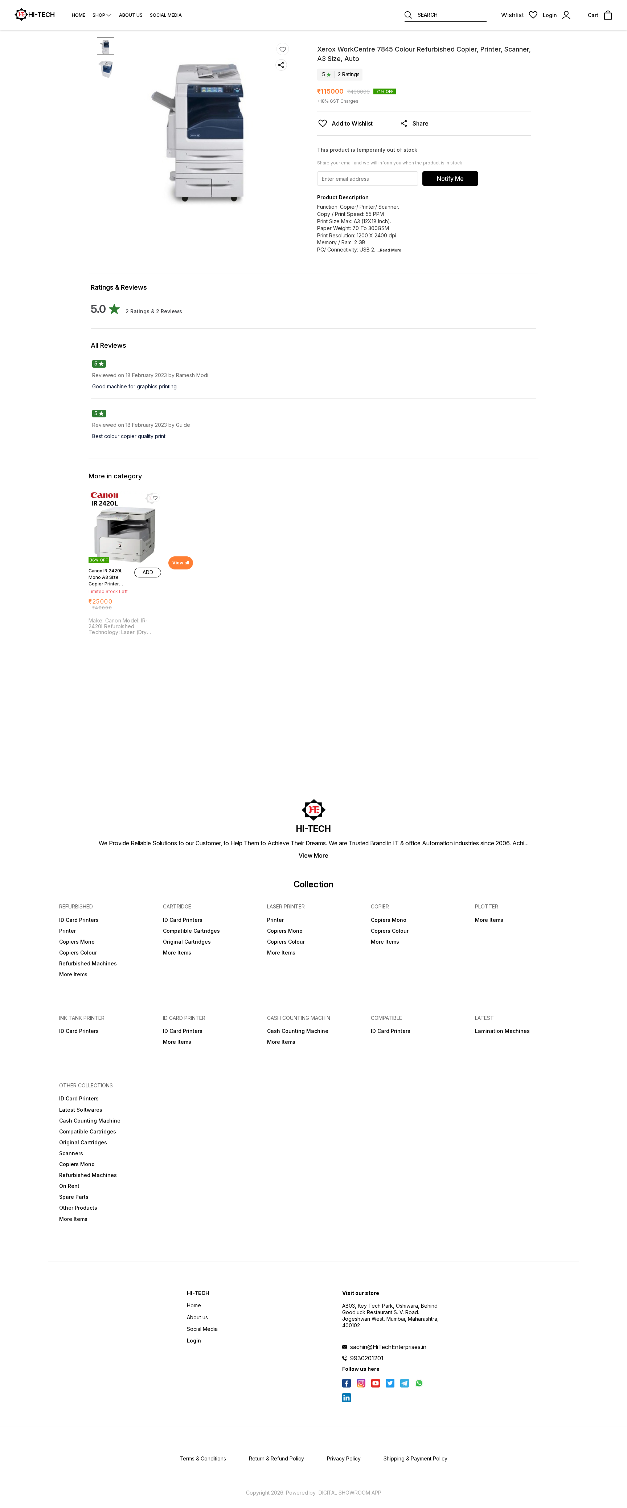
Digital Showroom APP (350, 1492)
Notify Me (450, 178)
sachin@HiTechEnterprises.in (388, 1347)
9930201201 (367, 1358)
